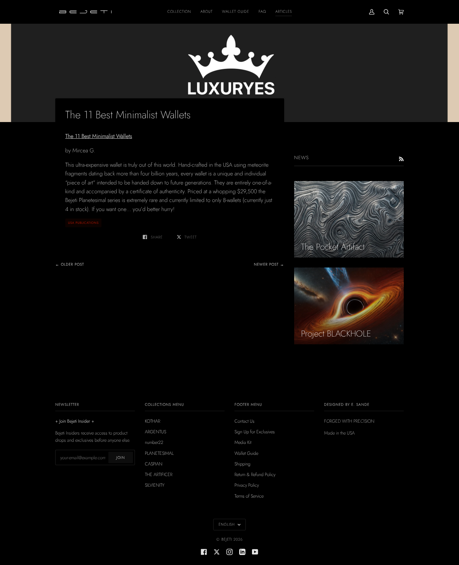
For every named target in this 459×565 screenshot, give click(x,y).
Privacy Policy (246, 485)
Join (120, 457)
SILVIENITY (155, 485)
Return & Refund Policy (254, 474)
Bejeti (226, 539)
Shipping (242, 463)
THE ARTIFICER (158, 474)
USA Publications (83, 222)
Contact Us (244, 421)
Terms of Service (249, 496)
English (227, 524)
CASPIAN (153, 463)
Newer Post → (269, 264)
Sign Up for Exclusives (254, 431)
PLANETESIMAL (159, 453)
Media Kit (242, 442)
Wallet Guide (246, 453)
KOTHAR (152, 421)
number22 (154, 442)
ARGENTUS (155, 431)
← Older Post (69, 264)
